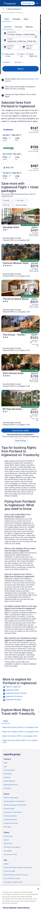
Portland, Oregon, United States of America (23, 34)
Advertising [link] (7, 788)
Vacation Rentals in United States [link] (14, 801)
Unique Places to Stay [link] (11, 823)
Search (21, 69)
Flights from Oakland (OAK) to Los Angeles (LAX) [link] (20, 732)
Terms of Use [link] (8, 843)
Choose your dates (20, 430)
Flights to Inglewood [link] (14, 9)
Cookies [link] (6, 840)
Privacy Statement (10, 908)
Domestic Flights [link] (9, 808)
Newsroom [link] (7, 777)
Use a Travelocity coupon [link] (12, 878)
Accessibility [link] (8, 851)
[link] (20, 687)
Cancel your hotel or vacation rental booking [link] (18, 867)
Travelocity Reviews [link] (10, 816)
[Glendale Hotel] (20, 234)
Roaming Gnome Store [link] (11, 784)
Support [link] (6, 864)
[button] (20, 712)
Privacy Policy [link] (8, 836)
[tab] (6, 19)
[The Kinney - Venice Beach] (20, 342)
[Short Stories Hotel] (20, 379)
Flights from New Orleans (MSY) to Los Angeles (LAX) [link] (19, 741)
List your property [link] (9, 770)
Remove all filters (21, 205)
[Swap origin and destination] (35, 36)
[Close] (38, 888)
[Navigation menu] (37, 3)
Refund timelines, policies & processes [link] (16, 875)
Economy (17, 62)
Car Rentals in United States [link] (13, 812)
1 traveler (5, 62)
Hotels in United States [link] (11, 797)
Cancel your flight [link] (9, 871)
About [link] (5, 763)
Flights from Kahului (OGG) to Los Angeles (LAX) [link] (20, 727)
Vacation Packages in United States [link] (15, 805)
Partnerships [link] (8, 774)
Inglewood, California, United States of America (23, 41)
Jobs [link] (5, 766)
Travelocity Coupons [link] (10, 819)
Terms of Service (23, 908)
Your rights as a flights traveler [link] (13, 882)
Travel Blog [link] (7, 827)
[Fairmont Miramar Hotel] (20, 269)
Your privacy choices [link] (10, 854)
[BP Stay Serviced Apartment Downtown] (20, 416)
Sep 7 (9, 48)
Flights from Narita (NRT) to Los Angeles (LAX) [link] (19, 736)
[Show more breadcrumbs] (3, 9)
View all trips (20, 440)
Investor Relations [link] (9, 781)
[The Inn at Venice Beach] (20, 305)
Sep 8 (28, 48)
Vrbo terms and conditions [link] (12, 847)
